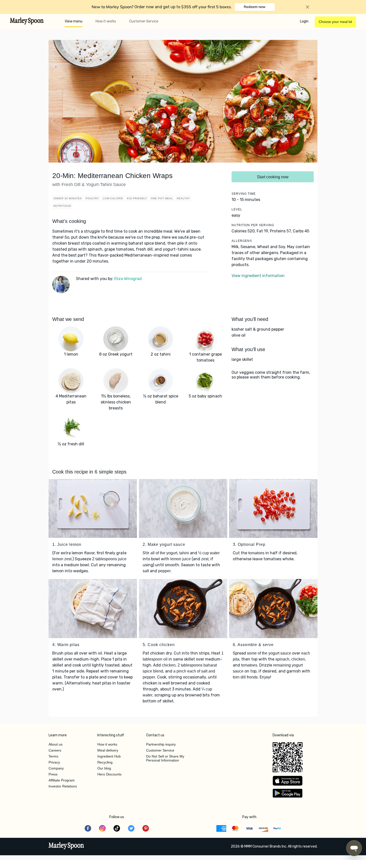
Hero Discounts (109, 774)
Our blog (104, 768)
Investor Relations (63, 786)
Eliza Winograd (128, 278)
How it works (106, 21)
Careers (55, 750)
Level (237, 209)
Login (304, 21)
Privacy (54, 762)
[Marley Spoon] (66, 846)
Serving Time (244, 193)
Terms (53, 756)
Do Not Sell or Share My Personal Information (165, 758)
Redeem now (254, 6)
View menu (73, 21)
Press (53, 774)
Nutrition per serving (253, 225)
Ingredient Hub (109, 756)
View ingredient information (258, 275)
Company (56, 768)
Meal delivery (107, 750)
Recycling (105, 762)
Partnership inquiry (161, 744)
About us (55, 744)
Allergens (242, 241)
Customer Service (143, 21)
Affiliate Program (62, 780)
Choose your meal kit (335, 22)
